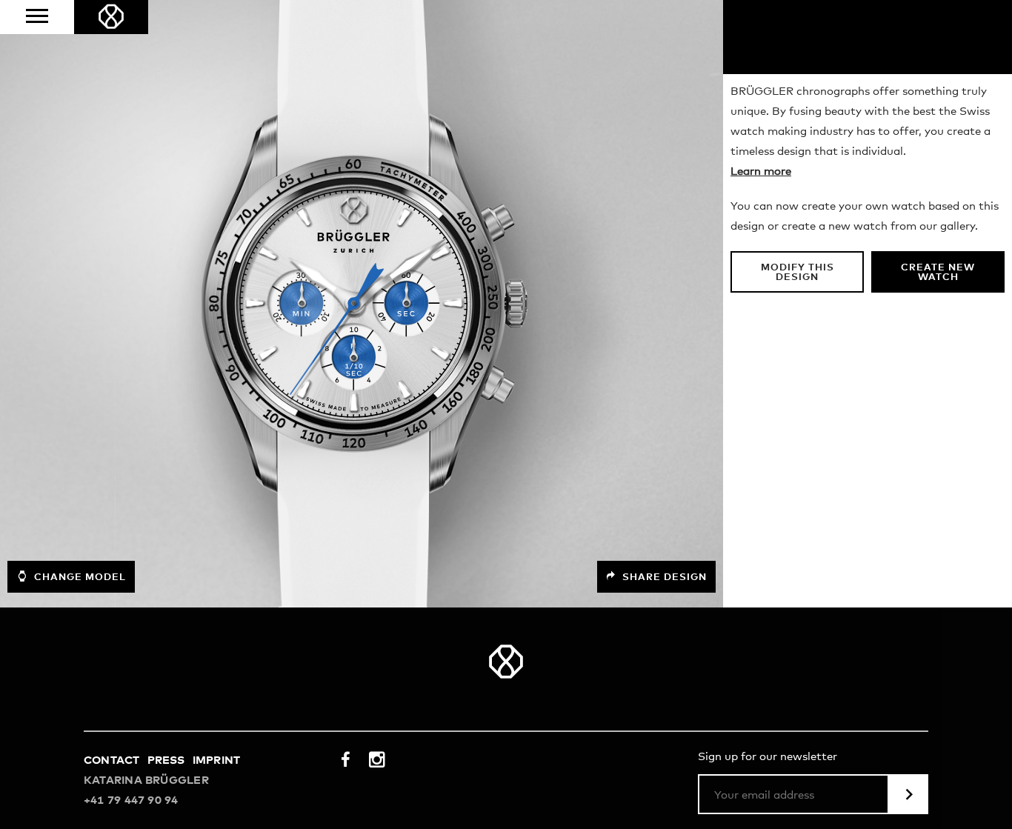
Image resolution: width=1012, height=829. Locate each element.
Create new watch (938, 272)
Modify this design (797, 272)
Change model (78, 577)
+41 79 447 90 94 (131, 800)
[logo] (111, 17)
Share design (663, 577)
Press (166, 760)
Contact (112, 760)
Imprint (217, 760)
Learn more (760, 171)
